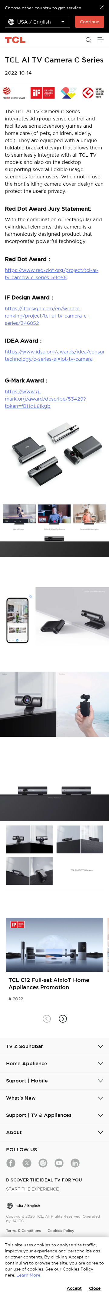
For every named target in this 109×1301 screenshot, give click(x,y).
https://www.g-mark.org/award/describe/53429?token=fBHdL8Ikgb (45, 398)
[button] (62, 1019)
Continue (89, 21)
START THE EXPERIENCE (32, 1189)
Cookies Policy (61, 1230)
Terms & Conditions (23, 1230)
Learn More (28, 1275)
